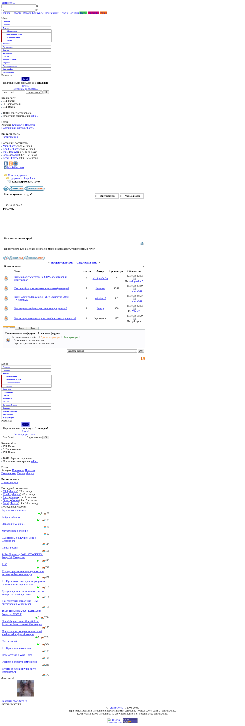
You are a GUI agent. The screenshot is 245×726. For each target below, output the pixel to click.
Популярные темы (14, 34)
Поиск (21, 328)
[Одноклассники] (11, 164)
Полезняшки (52, 13)
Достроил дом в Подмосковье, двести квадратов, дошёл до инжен (23, 593)
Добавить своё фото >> (14, 701)
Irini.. (5, 151)
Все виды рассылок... (26, 88)
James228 (136, 291)
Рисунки (93, 13)
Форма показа (132, 196)
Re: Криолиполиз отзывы (16, 648)
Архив (9, 41)
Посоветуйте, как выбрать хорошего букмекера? (41, 288)
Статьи (64, 13)
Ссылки (74, 13)
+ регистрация (9, 137)
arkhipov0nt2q (100, 278)
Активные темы (13, 37)
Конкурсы (38, 13)
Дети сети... (8, 2)
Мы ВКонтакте (15, 167)
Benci (6, 157)
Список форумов (17, 175)
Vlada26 (136, 311)
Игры (103, 13)
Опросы (6, 63)
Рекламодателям (10, 66)
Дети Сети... (117, 707)
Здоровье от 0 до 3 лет (22, 178)
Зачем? (25, 85)
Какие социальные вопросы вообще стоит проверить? (45, 318)
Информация (8, 72)
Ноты (83, 13)
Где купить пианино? (14, 510)
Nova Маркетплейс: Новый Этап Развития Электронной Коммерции (22, 623)
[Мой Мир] (16, 164)
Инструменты (107, 196)
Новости (17, 13)
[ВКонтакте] (6, 164)
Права (32, 328)
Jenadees (100, 288)
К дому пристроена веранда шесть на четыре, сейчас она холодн (23, 573)
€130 (4, 564)
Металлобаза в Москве (15, 530)
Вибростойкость (11, 517)
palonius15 (100, 298)
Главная (5, 13)
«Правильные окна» (13, 523)
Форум (27, 13)
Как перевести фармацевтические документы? (40, 308)
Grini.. (6, 155)
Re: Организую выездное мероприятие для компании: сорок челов (24, 583)
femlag (100, 308)
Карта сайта (8, 69)
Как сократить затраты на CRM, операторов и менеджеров (20, 602)
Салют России (10, 547)
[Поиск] (2, 9)
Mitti (5, 145)
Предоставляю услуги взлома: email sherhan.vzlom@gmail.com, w (22, 633)
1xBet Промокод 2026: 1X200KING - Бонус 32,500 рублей (22, 556)
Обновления (11, 31)
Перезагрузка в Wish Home (17, 655)
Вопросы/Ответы (10, 59)
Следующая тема (86, 262)
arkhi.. (34, 115)
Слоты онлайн (10, 641)
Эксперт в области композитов (19, 661)
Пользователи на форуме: (13, 328)
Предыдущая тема (62, 262)
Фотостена (7, 53)
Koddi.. (7, 149)
